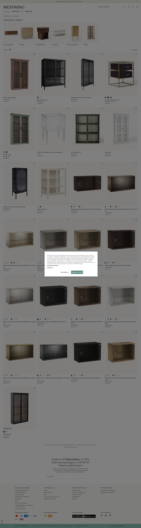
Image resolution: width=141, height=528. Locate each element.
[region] (71, 263)
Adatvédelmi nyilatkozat (52, 265)
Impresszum (50, 267)
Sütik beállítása (65, 272)
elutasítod (77, 262)
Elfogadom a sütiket (77, 272)
